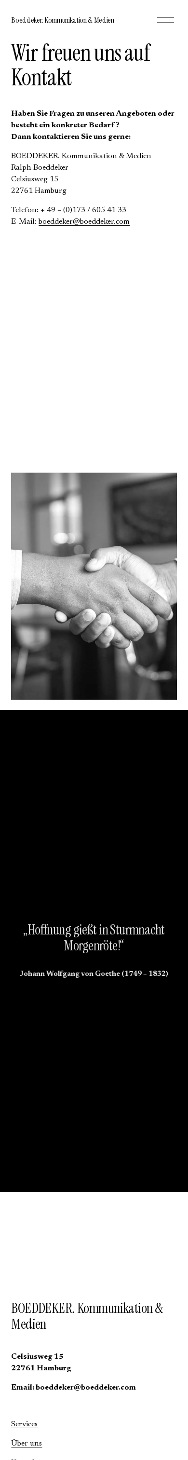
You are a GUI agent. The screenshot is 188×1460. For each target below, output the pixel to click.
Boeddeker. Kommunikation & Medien (62, 20)
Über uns (26, 1443)
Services (24, 1424)
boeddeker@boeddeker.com (84, 222)
